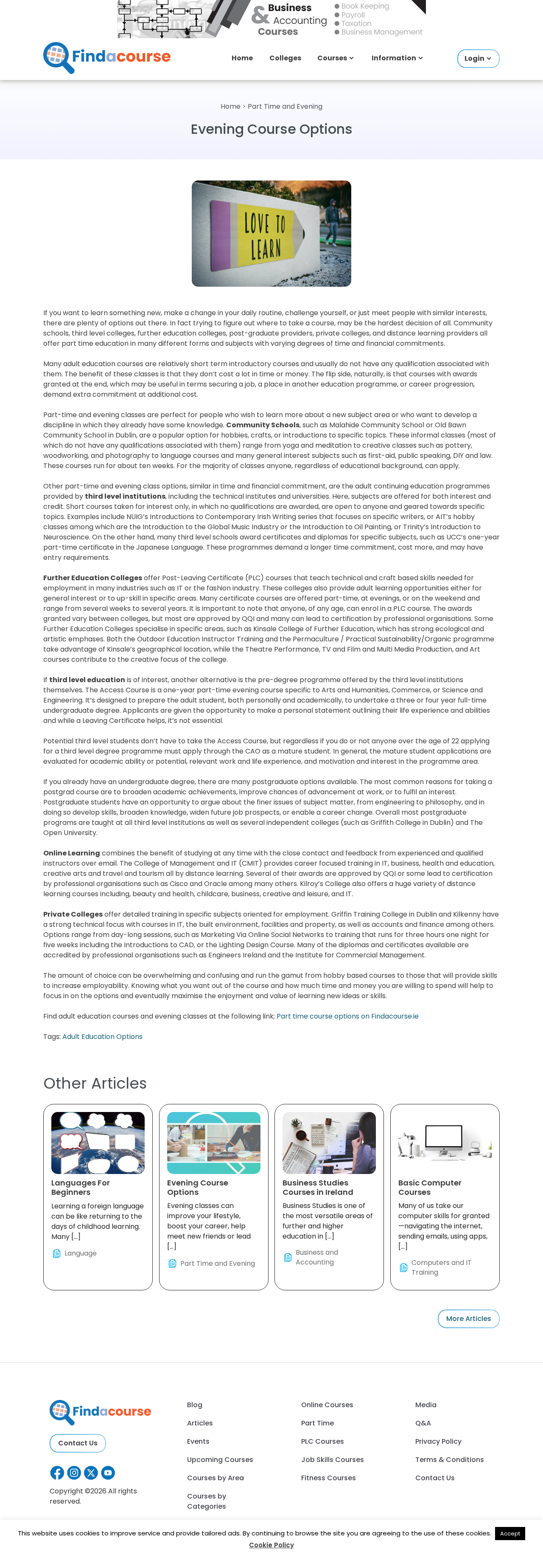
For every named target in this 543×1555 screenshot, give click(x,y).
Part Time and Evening (285, 106)
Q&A (423, 1423)
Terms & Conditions (449, 1460)
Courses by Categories (206, 1501)
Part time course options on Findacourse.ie (348, 1016)
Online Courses (327, 1405)
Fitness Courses (328, 1478)
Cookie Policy (271, 1545)
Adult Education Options (102, 1036)
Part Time (317, 1423)
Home (242, 58)
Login (474, 58)
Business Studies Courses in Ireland (318, 1187)
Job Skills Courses (332, 1460)
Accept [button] (510, 1534)
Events (198, 1441)
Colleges (285, 58)
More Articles (468, 1319)
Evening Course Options (197, 1187)
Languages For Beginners (80, 1187)
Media (426, 1405)
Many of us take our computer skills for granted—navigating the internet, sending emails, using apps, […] (444, 1227)
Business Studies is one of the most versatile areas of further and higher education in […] (328, 1222)
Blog (194, 1405)
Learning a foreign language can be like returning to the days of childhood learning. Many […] (97, 1217)
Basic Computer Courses (430, 1187)
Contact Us (78, 1443)
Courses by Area (215, 1478)
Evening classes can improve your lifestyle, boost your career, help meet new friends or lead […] (211, 1222)
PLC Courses (322, 1441)
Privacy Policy (438, 1441)
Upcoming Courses (220, 1460)
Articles (200, 1423)
